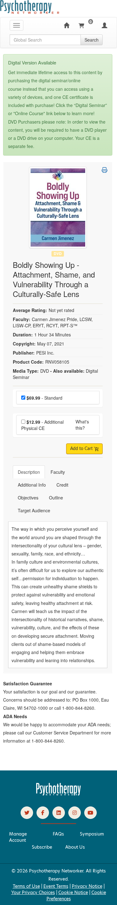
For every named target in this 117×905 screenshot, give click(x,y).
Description (29, 472)
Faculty (58, 472)
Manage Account (18, 837)
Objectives (28, 497)
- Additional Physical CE (42, 425)
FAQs (58, 834)
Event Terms (55, 886)
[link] (27, 812)
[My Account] (104, 25)
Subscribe (42, 847)
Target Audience (34, 510)
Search (92, 40)
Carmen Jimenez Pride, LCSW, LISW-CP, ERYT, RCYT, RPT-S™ (53, 322)
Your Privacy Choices (33, 892)
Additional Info (32, 485)
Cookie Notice (73, 892)
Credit (62, 485)
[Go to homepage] (58, 794)
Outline (56, 497)
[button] (104, 170)
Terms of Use (26, 886)
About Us (75, 847)
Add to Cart (82, 449)
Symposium (92, 834)
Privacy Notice (87, 886)
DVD (58, 253)
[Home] (66, 25)
